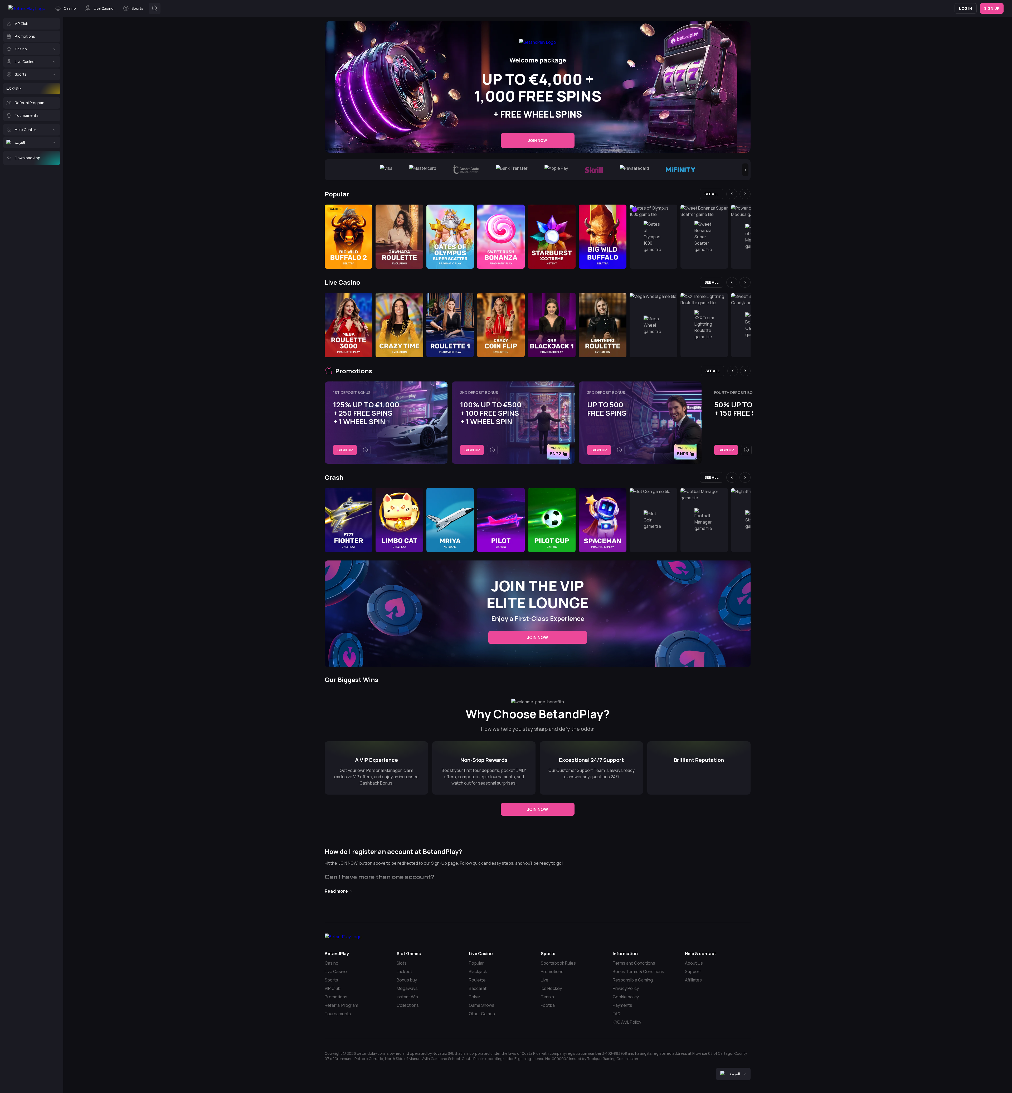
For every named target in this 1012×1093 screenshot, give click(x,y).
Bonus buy (407, 980)
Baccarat (477, 988)
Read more (336, 891)
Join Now (537, 140)
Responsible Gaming (633, 980)
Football (548, 1005)
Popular (476, 963)
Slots (402, 963)
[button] (745, 169)
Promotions (336, 997)
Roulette (477, 980)
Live (544, 980)
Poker (474, 997)
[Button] (154, 8)
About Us (694, 963)
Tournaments (338, 1014)
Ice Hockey (551, 988)
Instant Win (407, 997)
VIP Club (332, 988)
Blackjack (478, 971)
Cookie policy (626, 997)
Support (693, 971)
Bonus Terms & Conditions (638, 971)
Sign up (991, 8)
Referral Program (341, 1005)
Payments (622, 1005)
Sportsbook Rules (558, 963)
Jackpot (404, 971)
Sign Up (345, 449)
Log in (965, 8)
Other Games (482, 1014)
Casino (331, 963)
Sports (331, 980)
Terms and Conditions (634, 963)
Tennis (547, 997)
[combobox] (733, 1074)
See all (711, 193)
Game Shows (481, 1005)
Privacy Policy (626, 988)
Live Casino (336, 971)
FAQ (617, 1014)
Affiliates (693, 980)
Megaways (407, 988)
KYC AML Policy (627, 1022)
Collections (408, 1005)
